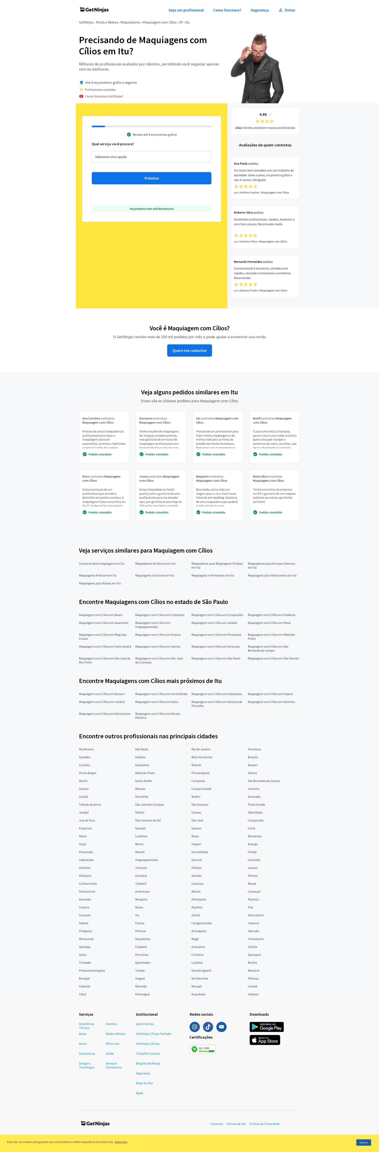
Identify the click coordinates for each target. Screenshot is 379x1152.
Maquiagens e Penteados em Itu (212, 575)
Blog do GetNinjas (148, 1063)
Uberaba (253, 931)
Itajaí (82, 844)
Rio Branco (86, 749)
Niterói (196, 765)
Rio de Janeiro (201, 749)
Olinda (252, 852)
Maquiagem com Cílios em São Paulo (215, 658)
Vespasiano (142, 939)
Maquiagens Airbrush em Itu (97, 575)
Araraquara (198, 931)
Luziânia (197, 963)
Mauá (195, 836)
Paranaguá (142, 994)
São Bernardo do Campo (264, 781)
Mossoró (253, 970)
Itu (187, 22)
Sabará (83, 923)
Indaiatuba (86, 860)
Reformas (112, 1044)
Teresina (141, 868)
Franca (139, 923)
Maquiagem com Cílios (160, 22)
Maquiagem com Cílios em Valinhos (271, 702)
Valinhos (85, 868)
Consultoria (87, 1053)
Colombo (254, 860)
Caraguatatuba (201, 923)
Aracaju (253, 844)
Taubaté (140, 883)
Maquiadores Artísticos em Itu (155, 563)
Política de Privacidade (264, 1124)
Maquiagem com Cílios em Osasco (158, 635)
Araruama (198, 947)
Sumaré (196, 860)
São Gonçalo (199, 804)
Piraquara (85, 931)
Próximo (151, 178)
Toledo (140, 970)
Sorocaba (254, 797)
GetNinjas (86, 22)
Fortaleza (254, 749)
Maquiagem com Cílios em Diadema (271, 615)
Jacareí (252, 868)
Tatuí (82, 994)
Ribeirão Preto (145, 773)
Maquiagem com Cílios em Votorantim (105, 714)
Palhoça (253, 978)
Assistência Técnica (86, 1026)
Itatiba (252, 947)
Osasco (84, 789)
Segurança (260, 10)
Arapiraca (85, 828)
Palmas (253, 876)
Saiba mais (121, 1142)
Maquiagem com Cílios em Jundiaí (214, 623)
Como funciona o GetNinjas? (104, 96)
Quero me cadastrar (189, 350)
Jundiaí (84, 812)
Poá (250, 907)
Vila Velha (141, 797)
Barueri (253, 765)
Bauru (139, 907)
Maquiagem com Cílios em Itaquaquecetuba (152, 625)
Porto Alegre (88, 773)
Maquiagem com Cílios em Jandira (102, 702)
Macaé (252, 883)
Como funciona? (227, 10)
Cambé (252, 986)
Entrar (290, 10)
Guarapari (254, 955)
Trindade (85, 963)
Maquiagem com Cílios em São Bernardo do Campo (268, 648)
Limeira (84, 907)
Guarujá (140, 828)
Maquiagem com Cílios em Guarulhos (104, 623)
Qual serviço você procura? (113, 144)
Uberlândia (255, 812)
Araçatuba (198, 994)
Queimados (142, 963)
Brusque (84, 978)
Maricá (195, 891)
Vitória (139, 812)
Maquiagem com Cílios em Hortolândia (161, 694)
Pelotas (140, 931)
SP (181, 22)
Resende (141, 986)
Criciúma (197, 955)
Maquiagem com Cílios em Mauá (269, 623)
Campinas (198, 781)
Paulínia (196, 907)
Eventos (111, 1024)
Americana (142, 891)
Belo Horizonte (201, 757)
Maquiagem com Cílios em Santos (157, 646)
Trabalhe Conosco (148, 1053)
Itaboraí (253, 923)
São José (197, 820)
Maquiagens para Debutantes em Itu (272, 575)
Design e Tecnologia (86, 1065)
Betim (139, 844)
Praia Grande (256, 804)
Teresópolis (256, 939)
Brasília (253, 757)
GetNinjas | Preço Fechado (153, 1034)
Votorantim (256, 915)
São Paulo (141, 749)
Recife (83, 781)
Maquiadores (130, 22)
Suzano (196, 828)
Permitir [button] (364, 1142)
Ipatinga (85, 947)
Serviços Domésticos (114, 1065)
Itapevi (196, 844)
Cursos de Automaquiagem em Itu (101, 563)
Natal (83, 836)
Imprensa (216, 1124)
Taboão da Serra (90, 804)
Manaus (140, 789)
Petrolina (141, 955)
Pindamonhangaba (92, 970)
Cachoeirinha (88, 883)
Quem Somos (145, 1024)
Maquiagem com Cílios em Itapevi (270, 694)
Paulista (253, 899)
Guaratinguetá (201, 970)
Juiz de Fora (87, 820)
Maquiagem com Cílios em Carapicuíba (217, 615)
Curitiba (84, 765)
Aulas (82, 1034)
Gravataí (141, 876)
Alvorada (85, 899)
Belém (195, 797)
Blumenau (255, 836)
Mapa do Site (144, 1083)
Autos (83, 1044)
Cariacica (197, 883)
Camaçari (254, 891)
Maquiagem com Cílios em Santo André (105, 646)
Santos (252, 773)
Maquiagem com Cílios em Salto (156, 702)
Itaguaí (140, 978)
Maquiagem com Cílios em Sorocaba (215, 646)
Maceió (140, 852)
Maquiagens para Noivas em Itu (100, 583)
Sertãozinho (199, 978)
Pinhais (196, 868)
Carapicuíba (256, 820)
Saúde (110, 1053)
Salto (82, 955)
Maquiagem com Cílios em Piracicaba (216, 635)
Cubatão (84, 986)
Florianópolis (200, 773)
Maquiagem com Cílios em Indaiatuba (216, 694)
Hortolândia (199, 852)
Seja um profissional (186, 10)
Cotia (251, 828)
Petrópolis (198, 899)
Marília (252, 963)
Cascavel (85, 915)
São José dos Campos (149, 804)
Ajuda (139, 1093)
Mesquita (141, 899)
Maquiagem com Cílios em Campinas (159, 615)
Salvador (85, 757)
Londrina (141, 836)
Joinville (253, 789)
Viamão (196, 876)
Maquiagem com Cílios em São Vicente (273, 658)
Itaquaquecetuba (146, 860)
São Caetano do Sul (148, 820)
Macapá (196, 986)
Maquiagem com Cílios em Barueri (102, 694)
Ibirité (195, 915)
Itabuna (253, 994)
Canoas (196, 812)
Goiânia (140, 757)
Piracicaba (86, 852)
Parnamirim (87, 891)
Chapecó (141, 947)
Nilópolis (85, 876)
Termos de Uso (236, 1124)
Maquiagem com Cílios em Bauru (101, 615)
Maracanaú (86, 939)
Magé (195, 939)
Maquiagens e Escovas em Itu (154, 575)
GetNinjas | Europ (147, 1044)
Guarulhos (142, 765)
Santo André (143, 781)
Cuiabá (83, 797)
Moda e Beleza (107, 22)
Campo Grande (201, 789)
